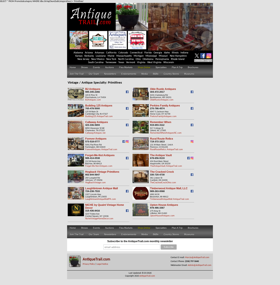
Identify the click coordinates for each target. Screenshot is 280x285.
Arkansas (99, 52)
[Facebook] (127, 92)
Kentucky (89, 56)
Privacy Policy (89, 264)
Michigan (139, 56)
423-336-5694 (92, 125)
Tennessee (110, 62)
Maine (111, 56)
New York (111, 59)
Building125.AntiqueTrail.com (99, 116)
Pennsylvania (162, 59)
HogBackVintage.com (95, 182)
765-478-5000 (92, 108)
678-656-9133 (157, 158)
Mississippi (151, 56)
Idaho (167, 52)
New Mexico (97, 59)
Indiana (184, 52)
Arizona (89, 52)
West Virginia (154, 62)
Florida (148, 52)
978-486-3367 (157, 207)
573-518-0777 (92, 141)
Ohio (138, 59)
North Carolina (126, 59)
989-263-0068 (157, 191)
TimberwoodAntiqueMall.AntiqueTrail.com (169, 199)
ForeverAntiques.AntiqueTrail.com (101, 149)
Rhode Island (177, 59)
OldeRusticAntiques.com (161, 100)
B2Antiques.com (93, 100)
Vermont (130, 62)
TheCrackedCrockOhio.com (163, 182)
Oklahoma (148, 59)
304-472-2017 (157, 92)
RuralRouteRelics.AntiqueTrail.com (166, 149)
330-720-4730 (157, 174)
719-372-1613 (157, 141)
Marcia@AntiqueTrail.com (197, 257)
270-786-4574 (157, 108)
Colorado (123, 52)
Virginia (141, 62)
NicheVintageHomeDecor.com (99, 218)
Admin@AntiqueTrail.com (199, 265)
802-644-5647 (92, 174)
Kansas (78, 56)
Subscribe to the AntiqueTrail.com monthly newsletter (140, 241)
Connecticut (136, 52)
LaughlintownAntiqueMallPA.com (100, 199)
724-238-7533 (92, 191)
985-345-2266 (92, 92)
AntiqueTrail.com (96, 259)
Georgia (158, 52)
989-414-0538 (92, 158)
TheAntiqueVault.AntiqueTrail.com (166, 166)
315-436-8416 (92, 210)
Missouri (163, 56)
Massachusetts (124, 56)
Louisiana (101, 56)
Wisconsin (168, 62)
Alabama (78, 52)
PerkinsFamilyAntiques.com (163, 116)
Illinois (175, 52)
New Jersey (83, 59)
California (111, 52)
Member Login (203, 60)
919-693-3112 (157, 125)
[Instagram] (127, 142)
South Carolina (96, 62)
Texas (121, 62)
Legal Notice (102, 264)
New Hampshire (178, 56)
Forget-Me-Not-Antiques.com (98, 166)
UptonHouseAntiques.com (162, 215)
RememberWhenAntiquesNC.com (165, 133)
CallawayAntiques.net (95, 133)
